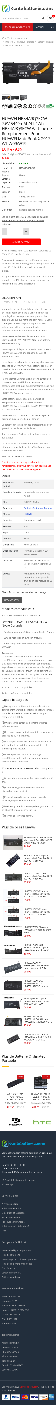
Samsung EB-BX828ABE (13, 1305)
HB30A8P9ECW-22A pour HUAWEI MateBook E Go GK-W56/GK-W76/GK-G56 (38, 1037)
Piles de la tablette (11, 1254)
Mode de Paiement (11, 1217)
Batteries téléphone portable (16, 1250)
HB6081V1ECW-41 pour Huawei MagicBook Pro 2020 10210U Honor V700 (38, 876)
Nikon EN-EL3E (9, 1323)
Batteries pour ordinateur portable (19, 1259)
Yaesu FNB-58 (9, 1360)
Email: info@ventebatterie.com (19, 1180)
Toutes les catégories (18, 38)
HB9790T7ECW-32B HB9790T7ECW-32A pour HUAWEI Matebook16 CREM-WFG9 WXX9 (38, 948)
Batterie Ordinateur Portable (19, 41)
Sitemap (8, 1184)
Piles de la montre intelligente (17, 1263)
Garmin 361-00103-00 (12, 1314)
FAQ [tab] (43, 302)
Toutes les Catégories (17, 27)
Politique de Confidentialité (15, 1226)
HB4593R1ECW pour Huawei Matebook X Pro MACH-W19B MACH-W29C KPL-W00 (38, 840)
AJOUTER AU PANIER (21, 242)
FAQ (4, 1230)
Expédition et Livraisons (14, 1212)
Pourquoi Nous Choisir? (13, 1221)
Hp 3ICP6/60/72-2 (10, 1351)
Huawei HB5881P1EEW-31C (15, 1310)
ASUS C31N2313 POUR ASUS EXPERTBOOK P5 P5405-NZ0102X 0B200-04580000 (15, 1097)
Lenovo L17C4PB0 (10, 1347)
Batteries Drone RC (11, 1272)
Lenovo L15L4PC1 (10, 1369)
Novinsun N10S (9, 1301)
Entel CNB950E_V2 (11, 1296)
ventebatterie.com (29, 1386)
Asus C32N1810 (9, 1319)
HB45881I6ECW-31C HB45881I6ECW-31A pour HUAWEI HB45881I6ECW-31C (38, 1019)
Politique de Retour (11, 1208)
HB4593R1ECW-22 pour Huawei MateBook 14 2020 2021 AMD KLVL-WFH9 (37, 912)
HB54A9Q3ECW (11, 600)
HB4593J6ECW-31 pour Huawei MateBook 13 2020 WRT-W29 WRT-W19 (37, 1001)
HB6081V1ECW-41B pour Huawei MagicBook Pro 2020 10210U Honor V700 (38, 858)
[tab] (6, 97)
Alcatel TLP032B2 (10, 1356)
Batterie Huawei (46, 41)
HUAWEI (28, 514)
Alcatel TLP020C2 (10, 1342)
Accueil (40, 27)
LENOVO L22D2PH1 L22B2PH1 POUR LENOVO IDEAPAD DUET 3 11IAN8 (40, 1097)
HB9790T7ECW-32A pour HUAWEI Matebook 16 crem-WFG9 (38, 930)
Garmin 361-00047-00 (12, 1365)
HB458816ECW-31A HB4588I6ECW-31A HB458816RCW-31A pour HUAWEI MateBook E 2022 (36, 984)
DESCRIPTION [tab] (11, 298)
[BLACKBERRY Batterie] (15, 1121)
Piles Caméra (8, 1268)
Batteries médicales (12, 1277)
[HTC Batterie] (42, 1121)
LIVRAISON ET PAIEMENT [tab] (19, 302)
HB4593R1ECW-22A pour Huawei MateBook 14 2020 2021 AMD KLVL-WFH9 (37, 894)
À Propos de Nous (11, 1204)
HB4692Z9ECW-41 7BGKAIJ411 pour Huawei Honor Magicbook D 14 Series (36, 966)
